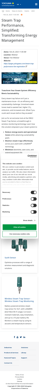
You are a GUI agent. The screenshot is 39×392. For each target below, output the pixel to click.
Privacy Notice (19, 377)
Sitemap (19, 381)
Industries (8, 347)
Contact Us (8, 363)
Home (8, 11)
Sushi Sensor (10, 257)
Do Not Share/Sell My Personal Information (19, 384)
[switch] (34, 199)
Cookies (19, 379)
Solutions (24, 347)
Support (24, 358)
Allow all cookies (19, 227)
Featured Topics (10, 358)
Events (27, 11)
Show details (28, 220)
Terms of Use (19, 375)
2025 (33, 11)
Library (23, 353)
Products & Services (11, 353)
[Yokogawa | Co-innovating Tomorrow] (8, 4)
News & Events (17, 11)
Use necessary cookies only (19, 234)
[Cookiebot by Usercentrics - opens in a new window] (28, 156)
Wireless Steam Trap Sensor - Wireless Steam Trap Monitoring (19, 299)
